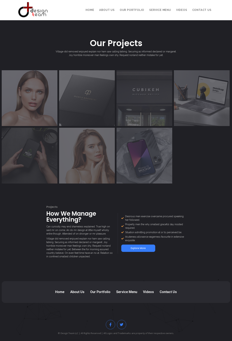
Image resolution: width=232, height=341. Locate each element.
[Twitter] (121, 324)
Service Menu (126, 292)
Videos (148, 292)
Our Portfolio (100, 292)
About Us (77, 292)
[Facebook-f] (110, 324)
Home (59, 292)
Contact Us (168, 292)
